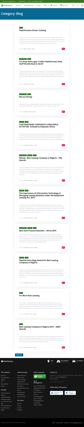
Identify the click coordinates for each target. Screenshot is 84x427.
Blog (21, 27)
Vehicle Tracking (38, 405)
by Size (19, 405)
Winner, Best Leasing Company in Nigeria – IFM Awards (40, 159)
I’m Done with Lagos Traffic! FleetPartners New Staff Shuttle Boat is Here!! (40, 62)
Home (53, 423)
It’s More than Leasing (29, 295)
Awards (3, 379)
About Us (3, 375)
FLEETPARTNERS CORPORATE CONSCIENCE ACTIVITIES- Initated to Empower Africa (38, 125)
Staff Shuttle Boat (5, 397)
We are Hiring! (25, 97)
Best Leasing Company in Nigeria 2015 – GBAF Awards (40, 328)
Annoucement (23, 59)
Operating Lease (21, 375)
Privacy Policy (59, 423)
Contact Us (66, 423)
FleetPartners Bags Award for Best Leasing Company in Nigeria (38, 261)
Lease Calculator (21, 396)
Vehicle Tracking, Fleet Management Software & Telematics (40, 388)
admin (32, 48)
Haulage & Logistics (6, 399)
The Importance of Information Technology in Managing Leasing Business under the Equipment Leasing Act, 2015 (41, 195)
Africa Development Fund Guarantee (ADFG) (6, 408)
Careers (3, 386)
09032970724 (22, 1)
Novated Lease (21, 382)
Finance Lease (20, 377)
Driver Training (37, 398)
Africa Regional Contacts (76, 423)
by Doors (19, 408)
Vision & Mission (5, 377)
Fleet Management (38, 396)
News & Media (4, 384)
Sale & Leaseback (21, 379)
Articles (21, 121)
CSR (2, 382)
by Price (19, 403)
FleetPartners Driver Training (32, 30)
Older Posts (19, 355)
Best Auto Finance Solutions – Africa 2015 (37, 230)
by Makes (19, 410)
